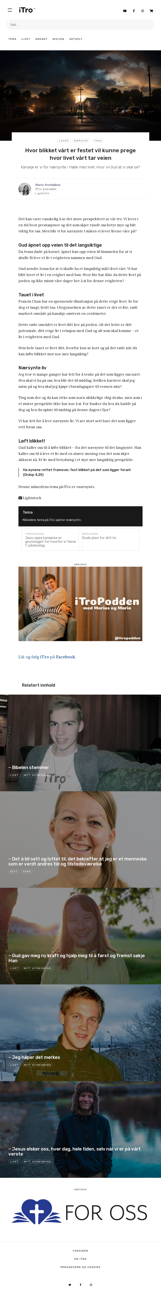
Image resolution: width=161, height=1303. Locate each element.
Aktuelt (76, 39)
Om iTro (80, 1258)
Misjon (58, 39)
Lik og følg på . (47, 656)
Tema (12, 39)
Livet (26, 39)
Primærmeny (9, 9)
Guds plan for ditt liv (99, 538)
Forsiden (80, 1250)
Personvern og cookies (81, 1267)
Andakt (41, 39)
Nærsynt (81, 140)
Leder (64, 140)
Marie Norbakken (47, 185)
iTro (27, 10)
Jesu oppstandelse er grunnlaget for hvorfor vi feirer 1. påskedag (50, 541)
